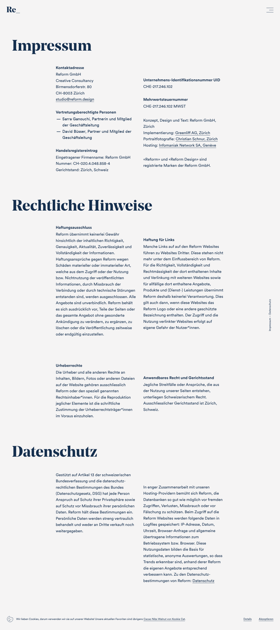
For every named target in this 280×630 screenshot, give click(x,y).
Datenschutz (203, 580)
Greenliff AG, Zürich (192, 132)
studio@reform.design (75, 99)
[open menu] (269, 11)
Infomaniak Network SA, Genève (187, 145)
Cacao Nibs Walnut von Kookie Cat (164, 619)
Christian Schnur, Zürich (197, 138)
